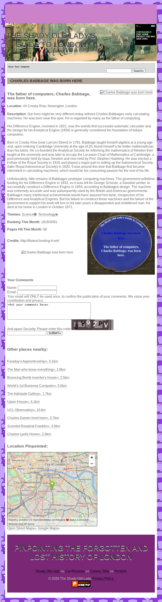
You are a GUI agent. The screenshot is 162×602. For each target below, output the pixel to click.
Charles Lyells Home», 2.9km (29, 434)
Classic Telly (99, 571)
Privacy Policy (103, 578)
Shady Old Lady (48, 571)
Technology (46, 214)
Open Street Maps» (21, 528)
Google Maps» (49, 528)
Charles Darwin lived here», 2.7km (33, 418)
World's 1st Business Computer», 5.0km (37, 386)
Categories (25, 67)
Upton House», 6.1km (23, 402)
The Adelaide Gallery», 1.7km (29, 394)
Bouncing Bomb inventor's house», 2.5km (38, 377)
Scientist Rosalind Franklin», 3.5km (33, 426)
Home (10, 67)
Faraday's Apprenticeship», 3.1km (32, 361)
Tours (17, 67)
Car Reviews (75, 571)
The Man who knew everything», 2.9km (36, 369)
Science (28, 214)
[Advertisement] (82, 13)
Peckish (121, 571)
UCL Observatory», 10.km (26, 410)
